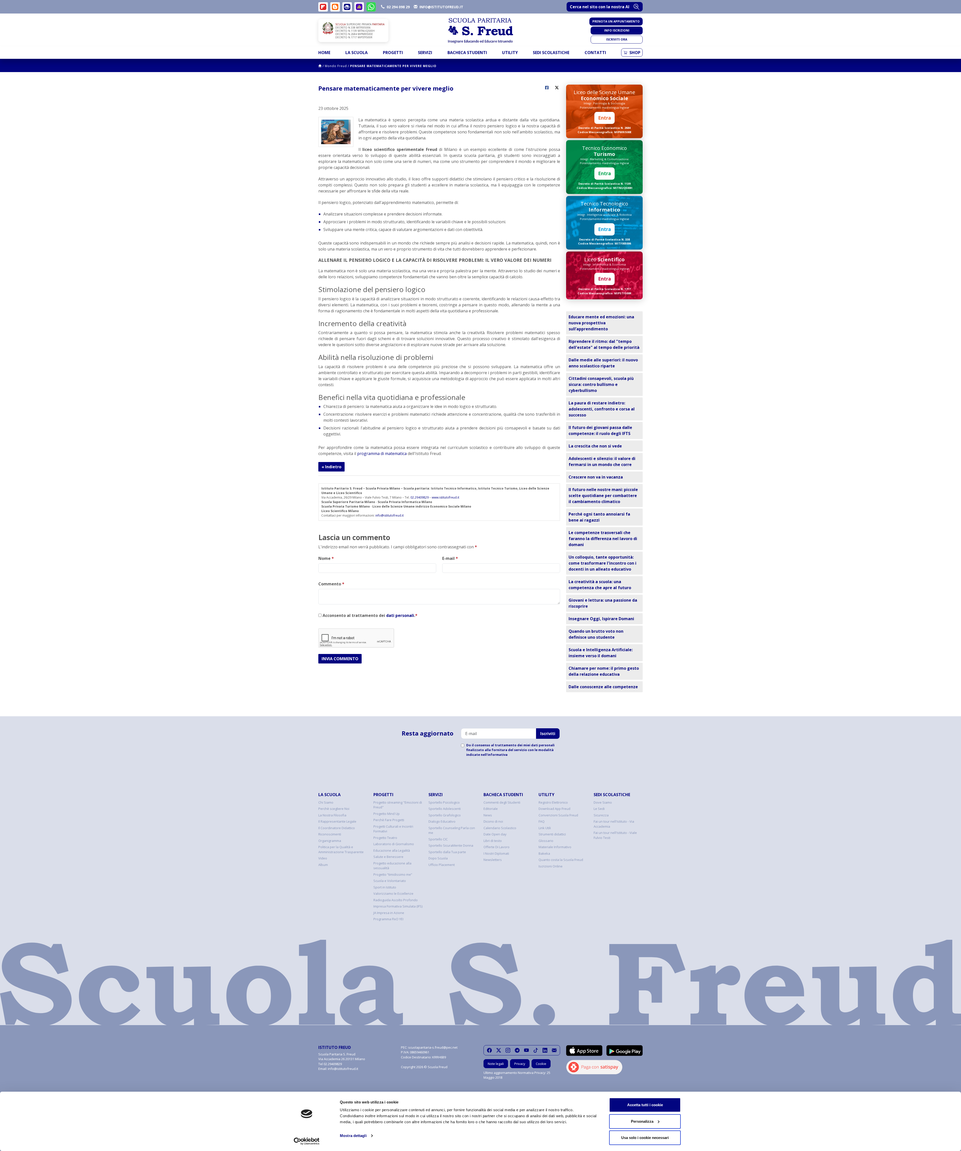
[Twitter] (498, 1050)
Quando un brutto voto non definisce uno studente (596, 634)
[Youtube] (526, 1050)
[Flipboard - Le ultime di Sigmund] (323, 7)
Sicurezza (601, 815)
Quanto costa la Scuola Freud (561, 859)
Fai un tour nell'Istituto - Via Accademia (614, 824)
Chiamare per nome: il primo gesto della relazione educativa (604, 671)
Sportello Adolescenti (444, 808)
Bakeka (544, 853)
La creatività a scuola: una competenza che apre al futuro (600, 584)
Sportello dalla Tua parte (447, 852)
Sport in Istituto (384, 887)
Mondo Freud (336, 66)
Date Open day (495, 834)
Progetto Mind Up (386, 813)
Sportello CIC (438, 839)
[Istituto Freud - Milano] (480, 31)
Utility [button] (510, 52)
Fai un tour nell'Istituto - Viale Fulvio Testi (615, 835)
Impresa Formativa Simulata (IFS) (397, 906)
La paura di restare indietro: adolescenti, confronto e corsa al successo (602, 409)
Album (323, 864)
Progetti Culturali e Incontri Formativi (393, 829)
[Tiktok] (535, 1050)
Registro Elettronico (553, 802)
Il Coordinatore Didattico (336, 828)
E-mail (450, 558)
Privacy (519, 1063)
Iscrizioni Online (551, 866)
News (488, 815)
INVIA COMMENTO (340, 658)
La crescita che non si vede (595, 446)
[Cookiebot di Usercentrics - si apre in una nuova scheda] (307, 1141)
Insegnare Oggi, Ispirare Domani (601, 618)
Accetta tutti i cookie (645, 1105)
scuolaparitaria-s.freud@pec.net (432, 1047)
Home (324, 52)
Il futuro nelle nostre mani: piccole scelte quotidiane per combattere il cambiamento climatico (603, 495)
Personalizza (642, 1121)
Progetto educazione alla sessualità (392, 865)
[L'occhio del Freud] (347, 7)
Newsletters (493, 859)
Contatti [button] (595, 52)
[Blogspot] (335, 7)
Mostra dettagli (353, 1135)
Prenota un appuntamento (616, 21)
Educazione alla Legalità (391, 850)
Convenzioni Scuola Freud (558, 815)
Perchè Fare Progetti (388, 820)
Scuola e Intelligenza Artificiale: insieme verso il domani (601, 652)
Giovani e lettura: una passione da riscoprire (603, 603)
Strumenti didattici (552, 834)
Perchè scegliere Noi (333, 808)
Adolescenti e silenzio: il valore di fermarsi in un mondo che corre (602, 461)
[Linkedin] (545, 1050)
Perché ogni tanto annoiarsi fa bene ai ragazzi (599, 517)
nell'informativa (494, 754)
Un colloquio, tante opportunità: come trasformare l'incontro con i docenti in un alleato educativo (602, 563)
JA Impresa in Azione (388, 912)
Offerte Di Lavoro (497, 847)
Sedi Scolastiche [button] (551, 52)
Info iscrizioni (616, 30)
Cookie (541, 1063)
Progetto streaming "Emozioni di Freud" (397, 805)
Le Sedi (599, 808)
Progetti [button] (393, 52)
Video (322, 858)
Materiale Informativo (555, 847)
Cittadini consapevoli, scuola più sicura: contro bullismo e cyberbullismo (601, 384)
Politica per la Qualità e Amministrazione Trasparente (341, 849)
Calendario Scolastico (500, 828)
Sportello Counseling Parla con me (451, 830)
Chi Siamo (325, 802)
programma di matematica (382, 453)
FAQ (542, 821)
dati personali (400, 615)
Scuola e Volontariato (389, 880)
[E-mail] (554, 1050)
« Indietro (331, 467)
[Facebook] (489, 1050)
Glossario (546, 840)
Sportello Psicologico (444, 802)
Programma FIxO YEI (388, 919)
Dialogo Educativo (441, 821)
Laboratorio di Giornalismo (393, 844)
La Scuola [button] (356, 52)
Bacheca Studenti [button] (467, 52)
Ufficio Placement (441, 864)
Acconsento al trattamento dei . (369, 615)
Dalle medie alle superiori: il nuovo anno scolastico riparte (603, 363)
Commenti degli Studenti (502, 802)
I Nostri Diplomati (496, 853)
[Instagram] (508, 1050)
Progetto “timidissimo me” (392, 874)
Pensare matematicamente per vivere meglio (393, 66)
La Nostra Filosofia (332, 815)
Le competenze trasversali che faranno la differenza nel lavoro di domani (603, 538)
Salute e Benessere (388, 856)
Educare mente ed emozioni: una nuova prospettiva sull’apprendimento (601, 323)
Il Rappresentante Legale (337, 821)
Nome (326, 558)
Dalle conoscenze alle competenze (603, 686)
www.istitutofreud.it (445, 497)
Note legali (496, 1063)
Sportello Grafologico (444, 815)
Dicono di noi (493, 821)
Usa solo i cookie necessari (645, 1137)
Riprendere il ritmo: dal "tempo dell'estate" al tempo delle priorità (604, 344)
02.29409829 (419, 497)
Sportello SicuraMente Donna (450, 845)
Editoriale (491, 808)
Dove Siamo (603, 802)
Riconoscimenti (329, 834)
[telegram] (517, 1050)
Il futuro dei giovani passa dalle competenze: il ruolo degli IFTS (600, 430)
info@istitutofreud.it (389, 515)
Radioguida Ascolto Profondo (395, 900)
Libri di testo (493, 840)
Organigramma (329, 840)
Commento (331, 584)
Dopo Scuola (438, 858)
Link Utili (545, 828)
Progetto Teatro (385, 837)
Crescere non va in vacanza (596, 477)
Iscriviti (547, 733)
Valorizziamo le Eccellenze (393, 893)
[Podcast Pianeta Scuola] (359, 7)
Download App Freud (554, 808)
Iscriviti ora (616, 39)
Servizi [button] (425, 52)
